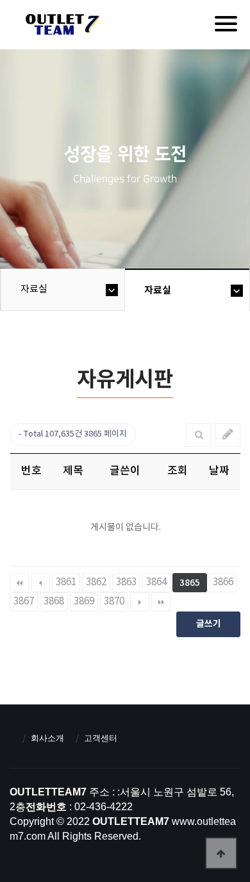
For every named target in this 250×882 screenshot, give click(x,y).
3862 (96, 582)
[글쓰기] (228, 435)
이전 (40, 582)
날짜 (219, 471)
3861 (66, 582)
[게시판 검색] (199, 435)
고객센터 (100, 738)
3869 (84, 601)
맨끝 (161, 602)
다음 (139, 602)
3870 (114, 601)
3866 (223, 582)
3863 (126, 582)
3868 (54, 601)
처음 (19, 582)
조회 (177, 471)
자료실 (34, 289)
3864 (156, 582)
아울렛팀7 (60, 26)
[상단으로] (221, 853)
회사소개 (47, 738)
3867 (23, 601)
